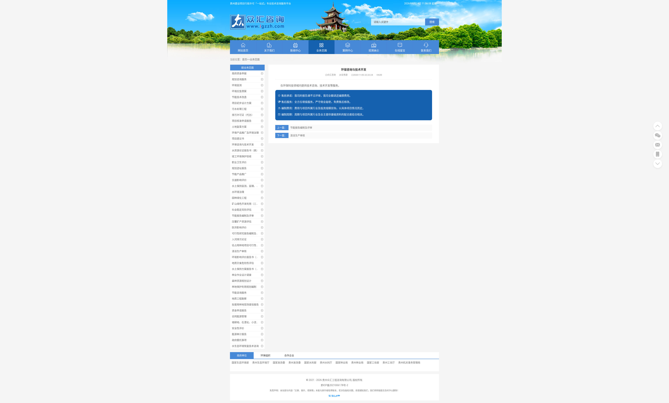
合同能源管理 (239, 316)
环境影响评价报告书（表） (246, 257)
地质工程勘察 (239, 298)
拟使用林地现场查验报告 (245, 304)
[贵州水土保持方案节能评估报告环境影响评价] (257, 28)
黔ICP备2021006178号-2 (334, 385)
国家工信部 (373, 362)
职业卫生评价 (239, 162)
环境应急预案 (239, 91)
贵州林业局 (357, 362)
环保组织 (265, 355)
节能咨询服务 (239, 292)
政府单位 (242, 355)
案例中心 (348, 50)
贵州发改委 (295, 362)
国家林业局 (342, 362)
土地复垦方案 (239, 126)
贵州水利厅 (326, 362)
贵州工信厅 (389, 362)
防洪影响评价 (239, 227)
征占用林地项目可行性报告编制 (246, 245)
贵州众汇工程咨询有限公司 (337, 380)
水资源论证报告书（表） (245, 150)
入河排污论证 (239, 239)
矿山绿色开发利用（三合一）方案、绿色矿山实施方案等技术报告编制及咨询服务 (246, 203)
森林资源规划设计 (241, 280)
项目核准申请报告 (241, 120)
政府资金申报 (239, 73)
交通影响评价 (239, 180)
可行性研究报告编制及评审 (246, 233)
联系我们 (426, 50)
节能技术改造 (239, 97)
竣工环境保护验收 (241, 156)
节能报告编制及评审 (243, 215)
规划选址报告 (239, 168)
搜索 (432, 21)
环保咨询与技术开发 (243, 144)
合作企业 (289, 355)
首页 (244, 59)
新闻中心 (295, 50)
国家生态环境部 (240, 362)
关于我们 (269, 50)
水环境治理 (238, 192)
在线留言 (400, 50)
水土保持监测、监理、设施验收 (246, 186)
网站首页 (243, 50)
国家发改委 (279, 362)
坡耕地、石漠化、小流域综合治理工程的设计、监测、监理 (246, 322)
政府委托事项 (239, 340)
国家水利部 (310, 362)
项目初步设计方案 (241, 103)
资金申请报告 (239, 310)
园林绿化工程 (239, 197)
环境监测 (237, 85)
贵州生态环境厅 (260, 362)
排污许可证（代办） (243, 114)
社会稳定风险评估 (241, 209)
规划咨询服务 (239, 79)
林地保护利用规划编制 (244, 286)
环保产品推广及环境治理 (245, 132)
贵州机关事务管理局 (409, 362)
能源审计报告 (239, 334)
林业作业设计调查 (241, 274)
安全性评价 (238, 328)
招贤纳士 (374, 50)
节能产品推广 (239, 174)
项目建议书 (238, 138)
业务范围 (321, 50)
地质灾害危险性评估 (243, 263)
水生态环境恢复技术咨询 (245, 346)
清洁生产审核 (239, 251)
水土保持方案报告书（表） (246, 269)
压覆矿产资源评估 (241, 221)
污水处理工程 (239, 109)
